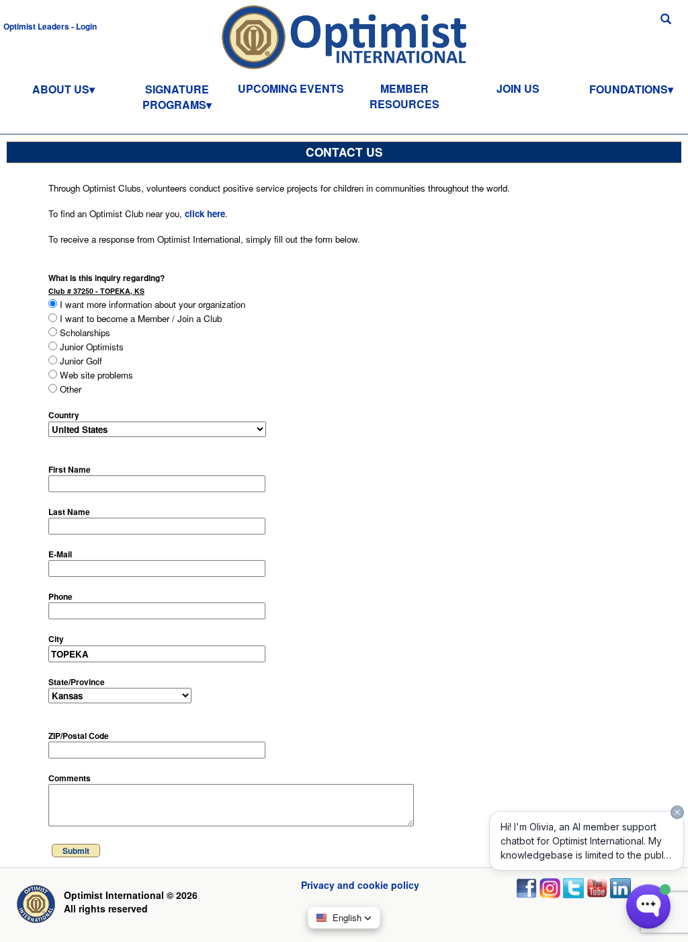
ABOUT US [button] (60, 89)
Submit (75, 851)
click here (205, 213)
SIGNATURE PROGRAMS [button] (175, 96)
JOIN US (518, 88)
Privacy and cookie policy (360, 885)
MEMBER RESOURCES (404, 96)
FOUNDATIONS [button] (628, 89)
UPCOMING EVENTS (291, 88)
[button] (50, 25)
